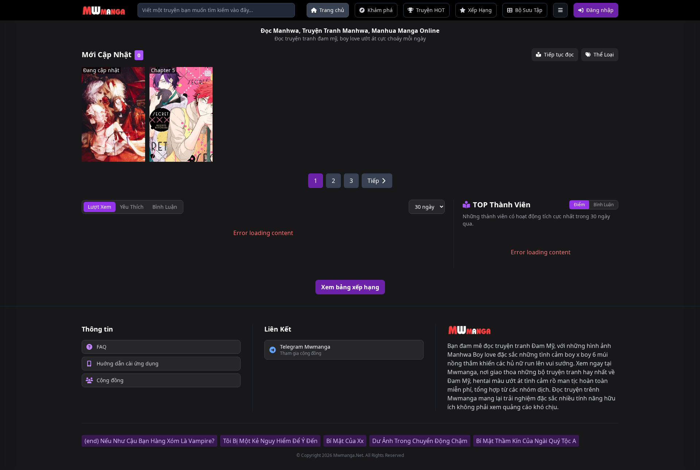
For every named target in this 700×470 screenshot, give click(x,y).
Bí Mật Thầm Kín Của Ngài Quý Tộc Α (526, 441)
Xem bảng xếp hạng (350, 287)
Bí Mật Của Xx (344, 441)
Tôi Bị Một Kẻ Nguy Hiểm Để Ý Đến (270, 441)
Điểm (579, 204)
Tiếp (373, 181)
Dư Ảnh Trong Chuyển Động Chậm (419, 441)
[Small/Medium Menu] (560, 10)
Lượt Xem (99, 206)
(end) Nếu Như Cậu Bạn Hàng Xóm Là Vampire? (149, 441)
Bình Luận (604, 204)
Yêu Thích (132, 206)
